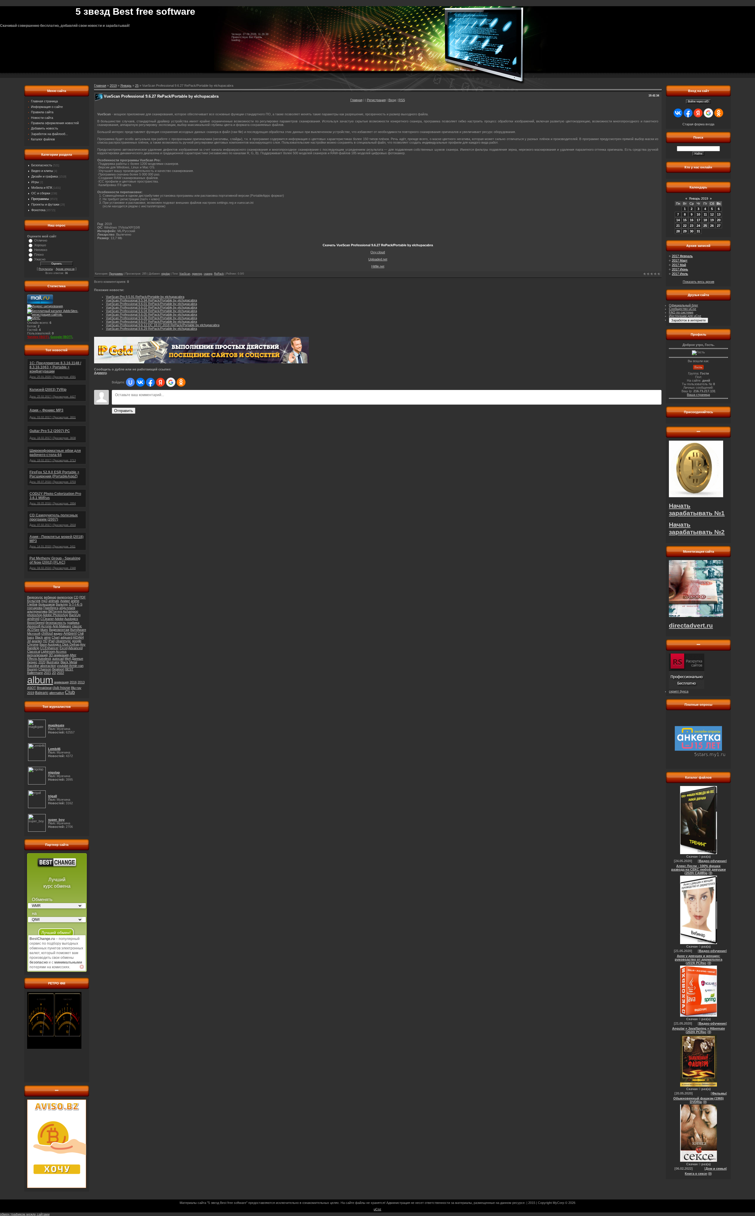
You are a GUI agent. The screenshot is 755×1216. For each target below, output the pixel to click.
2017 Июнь (680, 269)
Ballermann (35, 673)
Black (39, 637)
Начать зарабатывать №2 (697, 528)
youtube (62, 665)
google (76, 641)
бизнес (32, 662)
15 (685, 220)
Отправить (123, 410)
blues (44, 629)
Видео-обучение (712, 861)
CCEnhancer (49, 648)
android (33, 619)
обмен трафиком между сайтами (25, 1214)
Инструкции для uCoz (685, 316)
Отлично (40, 240)
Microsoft (33, 633)
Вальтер (62, 604)
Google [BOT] (61, 337)
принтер (197, 273)
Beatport (58, 669)
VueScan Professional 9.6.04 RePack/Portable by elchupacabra (151, 311)
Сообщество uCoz (682, 309)
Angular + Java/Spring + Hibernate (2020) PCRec (698, 1030)
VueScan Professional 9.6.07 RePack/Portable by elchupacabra (151, 321)
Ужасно (39, 259)
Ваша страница (698, 394)
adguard (66, 637)
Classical (33, 651)
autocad (58, 658)
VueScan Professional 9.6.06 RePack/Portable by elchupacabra (151, 318)
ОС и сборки (40, 193)
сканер (208, 273)
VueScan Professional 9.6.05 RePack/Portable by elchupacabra (151, 314)
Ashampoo (70, 611)
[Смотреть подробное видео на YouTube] (81, 966)
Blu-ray (76, 688)
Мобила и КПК (41, 187)
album (40, 680)
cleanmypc (63, 641)
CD (76, 597)
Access (61, 651)
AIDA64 (78, 637)
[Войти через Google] (170, 382)
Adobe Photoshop (55, 615)
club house (61, 688)
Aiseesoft (33, 626)
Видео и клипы (42, 171)
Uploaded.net (377, 259)
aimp (47, 637)
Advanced (75, 648)
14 (678, 220)
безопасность (55, 622)
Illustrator (53, 662)
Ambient (70, 633)
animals (53, 601)
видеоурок (65, 597)
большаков (46, 604)
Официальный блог (683, 305)
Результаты (46, 269)
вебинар (50, 597)
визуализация (37, 655)
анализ (37, 641)
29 (685, 231)
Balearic (41, 693)
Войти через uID (698, 101)
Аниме (65, 601)
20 (718, 220)
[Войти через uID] (130, 382)
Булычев (33, 601)
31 (698, 231)
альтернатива (37, 611)
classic (77, 626)
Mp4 (68, 658)
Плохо (39, 254)
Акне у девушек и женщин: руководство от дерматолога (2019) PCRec (698, 959)
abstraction (48, 665)
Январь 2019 (698, 198)
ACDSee (33, 629)
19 (712, 220)
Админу (100, 373)
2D (54, 673)
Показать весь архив (698, 281)
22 (685, 225)
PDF (82, 597)
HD (45, 641)
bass (30, 637)
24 (698, 225)
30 (691, 231)
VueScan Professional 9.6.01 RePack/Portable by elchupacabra (151, 304)
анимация (61, 682)
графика (73, 622)
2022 (60, 673)
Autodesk (44, 658)
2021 (47, 673)
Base (43, 644)
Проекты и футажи (45, 204)
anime (75, 601)
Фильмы (719, 1093)
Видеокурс (35, 597)
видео (58, 633)
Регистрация (376, 100)
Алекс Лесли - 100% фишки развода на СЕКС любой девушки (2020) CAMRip (698, 869)
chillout (47, 633)
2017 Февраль (682, 256)
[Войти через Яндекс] (160, 382)
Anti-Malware (61, 626)
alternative (56, 693)
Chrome (33, 644)
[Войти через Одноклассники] (181, 382)
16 (691, 220)
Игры (35, 182)
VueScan (184, 273)
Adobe (59, 619)
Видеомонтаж (59, 629)
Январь (126, 85)
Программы (40, 199)
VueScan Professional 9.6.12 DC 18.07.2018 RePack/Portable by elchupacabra (162, 325)
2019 (30, 693)
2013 (81, 682)
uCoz (377, 1209)
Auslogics (71, 619)
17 (698, 220)
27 (718, 225)
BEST (69, 669)
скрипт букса (678, 691)
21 (678, 225)
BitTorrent (55, 611)
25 (137, 85)
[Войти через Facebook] (150, 382)
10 (698, 214)
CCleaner (47, 619)
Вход (392, 100)
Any (83, 644)
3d (29, 641)
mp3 (44, 601)
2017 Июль (680, 273)
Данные (77, 658)
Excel (64, 648)
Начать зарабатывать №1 (697, 509)
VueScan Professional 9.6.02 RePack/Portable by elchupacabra (151, 307)
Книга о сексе (696, 1173)
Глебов (32, 604)
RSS (401, 100)
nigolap (165, 273)
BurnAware (78, 629)
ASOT (31, 688)
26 (712, 225)
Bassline (33, 665)
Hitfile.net (377, 266)
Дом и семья (715, 1168)
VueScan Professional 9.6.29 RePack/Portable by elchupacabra (151, 328)
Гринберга (50, 608)
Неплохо (40, 250)
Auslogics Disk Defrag (63, 644)
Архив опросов (65, 269)
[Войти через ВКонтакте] (140, 382)
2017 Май (679, 265)
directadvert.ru (691, 625)
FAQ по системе (681, 312)
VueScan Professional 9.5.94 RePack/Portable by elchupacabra (151, 300)
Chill (80, 633)
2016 (73, 682)
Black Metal (68, 662)
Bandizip (33, 648)
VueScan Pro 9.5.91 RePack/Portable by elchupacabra (145, 296)
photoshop (34, 615)
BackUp (75, 615)
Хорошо (40, 245)
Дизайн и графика (44, 176)
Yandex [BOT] (38, 337)
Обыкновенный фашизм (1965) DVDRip (698, 1100)
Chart (56, 637)
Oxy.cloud (377, 252)
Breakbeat (44, 688)
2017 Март (679, 260)
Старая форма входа (698, 124)
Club (70, 692)
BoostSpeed (36, 622)
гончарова (34, 608)
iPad (51, 641)
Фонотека (38, 210)
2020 (41, 662)
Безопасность (41, 165)
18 (705, 220)
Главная (356, 100)
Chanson (44, 669)
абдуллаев (67, 608)
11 (705, 214)
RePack (219, 273)
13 (718, 214)
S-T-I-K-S (75, 604)
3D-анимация (59, 655)
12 (712, 214)
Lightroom (48, 651)
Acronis (46, 626)
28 (678, 231)
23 (691, 225)
